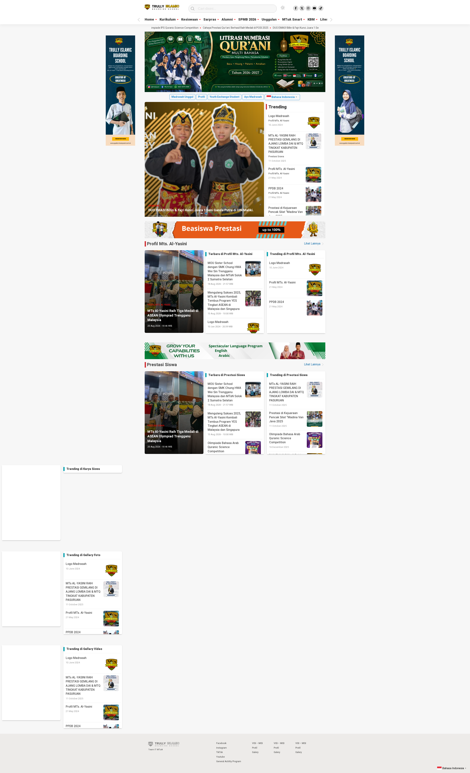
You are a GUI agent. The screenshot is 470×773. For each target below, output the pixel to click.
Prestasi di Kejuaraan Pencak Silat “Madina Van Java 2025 (285, 212)
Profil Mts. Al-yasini (167, 244)
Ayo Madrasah (253, 97)
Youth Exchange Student (224, 97)
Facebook (221, 743)
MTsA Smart (292, 19)
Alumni (227, 19)
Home (149, 19)
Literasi (326, 19)
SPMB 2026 (247, 19)
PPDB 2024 (275, 188)
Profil (201, 97)
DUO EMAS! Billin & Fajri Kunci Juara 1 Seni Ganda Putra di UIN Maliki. (277, 28)
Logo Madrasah (278, 116)
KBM (311, 19)
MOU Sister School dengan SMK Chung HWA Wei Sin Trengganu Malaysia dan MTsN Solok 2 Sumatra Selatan (225, 273)
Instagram (221, 747)
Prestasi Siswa (276, 156)
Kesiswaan (189, 19)
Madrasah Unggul (182, 97)
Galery (255, 752)
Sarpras (209, 19)
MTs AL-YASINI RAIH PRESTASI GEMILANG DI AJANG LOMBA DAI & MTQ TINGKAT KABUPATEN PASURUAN (285, 143)
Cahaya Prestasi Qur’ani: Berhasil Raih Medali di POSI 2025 (202, 28)
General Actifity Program (228, 761)
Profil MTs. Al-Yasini (278, 120)
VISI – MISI (257, 743)
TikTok (219, 752)
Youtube (220, 756)
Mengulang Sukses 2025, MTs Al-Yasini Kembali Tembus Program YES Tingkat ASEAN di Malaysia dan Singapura (224, 302)
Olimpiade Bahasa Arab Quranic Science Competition (284, 438)
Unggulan (269, 19)
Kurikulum (168, 19)
